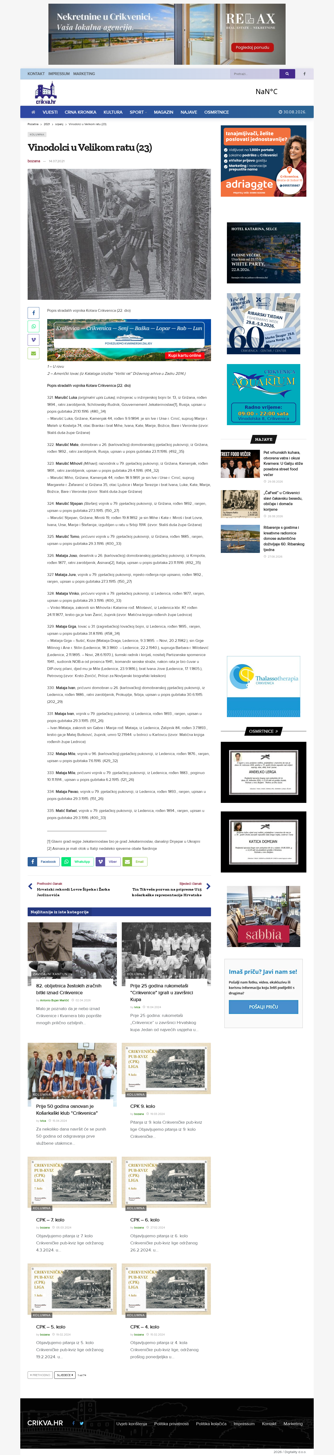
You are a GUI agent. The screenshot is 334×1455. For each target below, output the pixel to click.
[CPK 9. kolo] (166, 1075)
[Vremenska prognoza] (279, 91)
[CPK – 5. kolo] (72, 1295)
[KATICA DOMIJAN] (263, 842)
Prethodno (41, 1375)
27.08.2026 (275, 557)
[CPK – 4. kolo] (166, 1295)
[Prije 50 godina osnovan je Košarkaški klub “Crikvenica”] (72, 1075)
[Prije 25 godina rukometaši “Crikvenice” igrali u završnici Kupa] (166, 954)
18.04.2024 (154, 1007)
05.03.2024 (63, 1227)
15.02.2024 (157, 1334)
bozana (34, 161)
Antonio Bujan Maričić (54, 1000)
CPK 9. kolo (142, 1106)
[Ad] (167, 34)
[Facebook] (304, 74)
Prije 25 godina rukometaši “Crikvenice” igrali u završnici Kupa (161, 992)
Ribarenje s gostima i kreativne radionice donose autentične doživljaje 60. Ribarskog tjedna (284, 538)
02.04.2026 (83, 1000)
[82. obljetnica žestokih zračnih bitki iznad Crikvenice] (72, 954)
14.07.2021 (57, 161)
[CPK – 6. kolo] (166, 1188)
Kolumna (37, 134)
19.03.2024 (157, 1114)
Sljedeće (64, 1375)
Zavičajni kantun (50, 974)
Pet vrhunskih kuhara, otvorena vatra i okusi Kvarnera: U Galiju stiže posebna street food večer (283, 463)
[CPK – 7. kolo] (72, 1188)
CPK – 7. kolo (50, 1220)
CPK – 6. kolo (144, 1220)
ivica (137, 1007)
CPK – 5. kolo (50, 1327)
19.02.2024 (63, 1334)
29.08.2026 (275, 482)
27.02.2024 (157, 1227)
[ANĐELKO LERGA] (263, 772)
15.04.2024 (60, 1121)
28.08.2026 (275, 516)
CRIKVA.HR (45, 1423)
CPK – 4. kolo (144, 1327)
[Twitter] (82, 1423)
